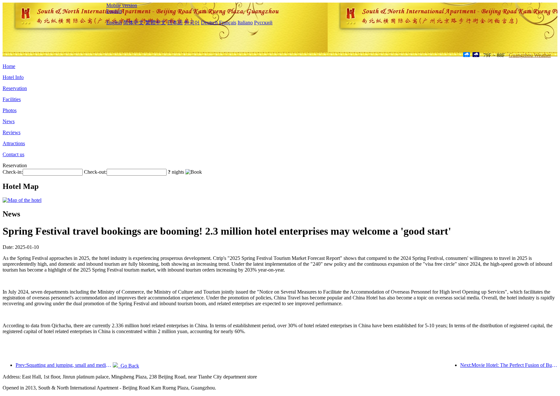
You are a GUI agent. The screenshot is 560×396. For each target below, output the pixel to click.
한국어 (192, 22)
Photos (10, 110)
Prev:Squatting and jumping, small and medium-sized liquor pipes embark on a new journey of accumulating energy (64, 365)
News (9, 121)
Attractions (14, 143)
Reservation (15, 88)
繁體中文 (155, 22)
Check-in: (13, 172)
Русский (263, 22)
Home (9, 66)
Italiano (245, 22)
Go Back (128, 365)
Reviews (11, 132)
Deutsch (209, 22)
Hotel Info (13, 77)
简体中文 (133, 22)
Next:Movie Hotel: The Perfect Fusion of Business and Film (508, 365)
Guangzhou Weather (530, 55)
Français (227, 22)
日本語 (175, 22)
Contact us (13, 154)
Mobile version (121, 5)
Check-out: (95, 172)
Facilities (12, 99)
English (114, 11)
